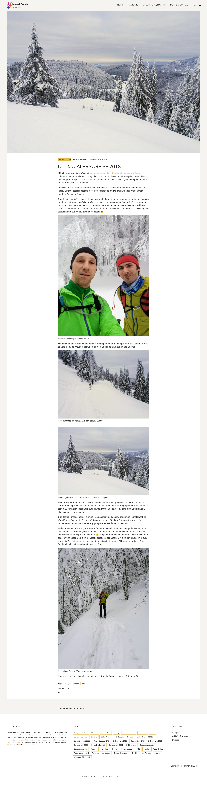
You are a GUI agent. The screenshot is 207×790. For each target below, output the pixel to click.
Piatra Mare (78, 753)
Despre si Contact (14, 742)
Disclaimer (185, 766)
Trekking (135, 753)
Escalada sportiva (80, 749)
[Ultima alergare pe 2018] (103, 80)
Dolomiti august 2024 (102, 741)
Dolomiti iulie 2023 (98, 745)
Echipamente (131, 745)
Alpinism (94, 733)
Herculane (105, 749)
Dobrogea (120, 737)
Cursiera (94, 737)
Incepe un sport (127, 749)
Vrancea (157, 753)
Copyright (175, 766)
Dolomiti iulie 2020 (138, 741)
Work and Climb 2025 (82, 757)
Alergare (83, 159)
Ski (87, 753)
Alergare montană (72, 683)
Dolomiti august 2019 (145, 737)
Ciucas (152, 733)
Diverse (175, 740)
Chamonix (142, 733)
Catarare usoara (129, 733)
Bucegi (84, 683)
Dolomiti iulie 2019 (120, 741)
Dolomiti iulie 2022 (81, 745)
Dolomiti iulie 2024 (116, 745)
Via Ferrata (146, 753)
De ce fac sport (28, 745)
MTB (138, 749)
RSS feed (195, 766)
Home (74, 159)
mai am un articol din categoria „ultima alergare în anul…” (116, 173)
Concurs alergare (80, 737)
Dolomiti (130, 737)
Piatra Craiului (158, 749)
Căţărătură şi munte (180, 736)
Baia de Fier (105, 733)
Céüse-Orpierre (107, 737)
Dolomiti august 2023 (82, 741)
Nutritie (146, 749)
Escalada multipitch (147, 745)
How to (115, 749)
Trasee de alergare (121, 753)
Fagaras (94, 749)
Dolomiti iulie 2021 (155, 741)
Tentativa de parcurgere (101, 753)
